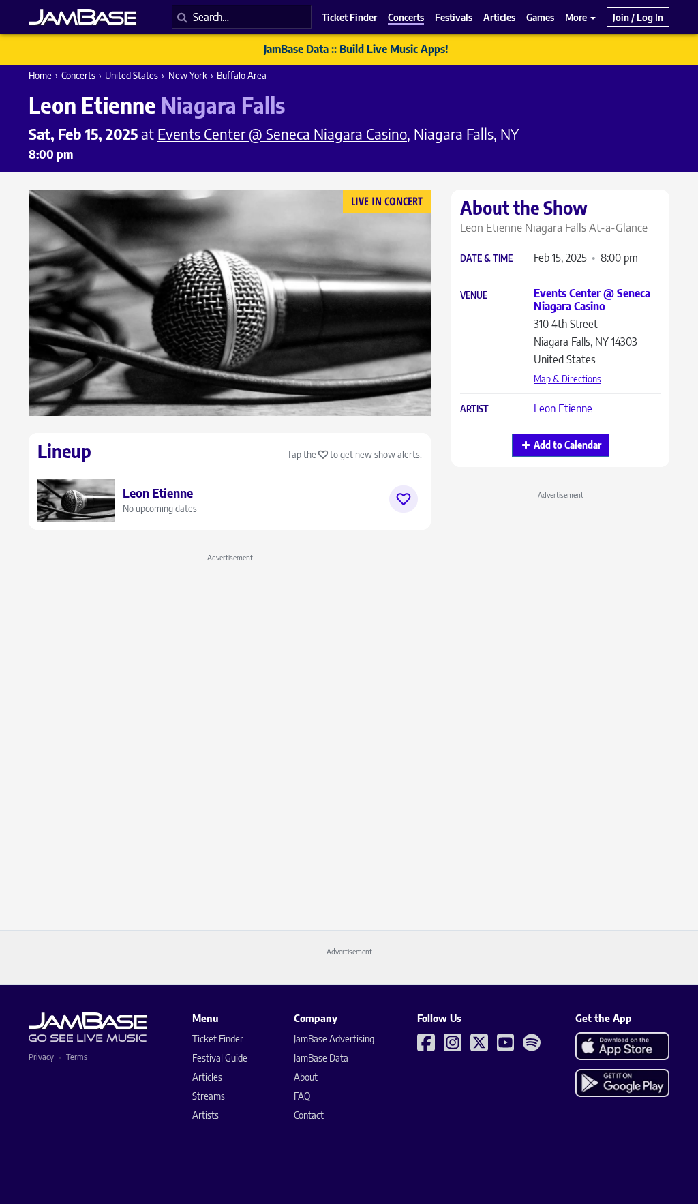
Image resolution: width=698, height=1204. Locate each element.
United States (131, 75)
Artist (474, 409)
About (306, 1077)
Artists (205, 1115)
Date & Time (486, 258)
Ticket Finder (217, 1038)
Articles (207, 1077)
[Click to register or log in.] (403, 499)
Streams (208, 1096)
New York (187, 75)
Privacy (41, 1057)
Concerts (78, 75)
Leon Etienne (563, 408)
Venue (473, 295)
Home (40, 75)
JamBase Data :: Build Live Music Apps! (356, 49)
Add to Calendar (567, 445)
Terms (76, 1057)
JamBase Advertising (334, 1038)
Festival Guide (219, 1058)
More (577, 17)
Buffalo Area (242, 75)
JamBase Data (321, 1058)
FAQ (302, 1096)
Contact (309, 1115)
